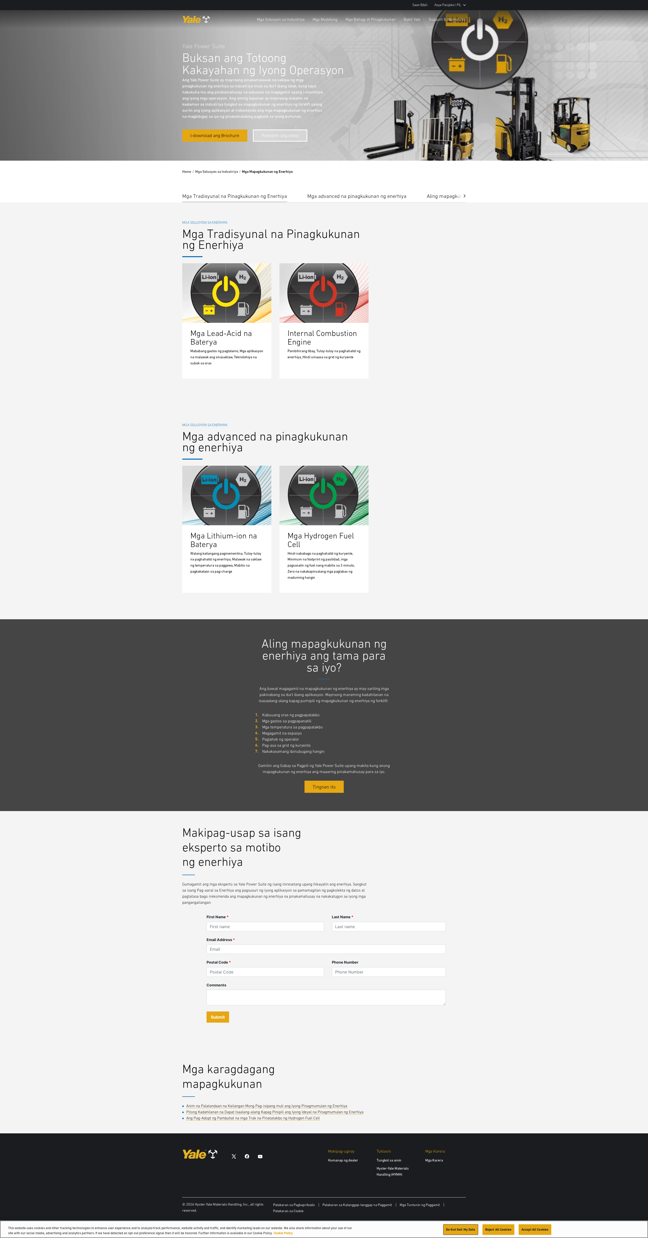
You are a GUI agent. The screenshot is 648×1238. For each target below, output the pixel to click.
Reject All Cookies (498, 1229)
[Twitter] (234, 1156)
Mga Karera (434, 1160)
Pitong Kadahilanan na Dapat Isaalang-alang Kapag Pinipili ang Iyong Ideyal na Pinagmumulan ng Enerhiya (274, 1112)
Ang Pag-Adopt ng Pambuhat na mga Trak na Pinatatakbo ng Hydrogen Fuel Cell (253, 1118)
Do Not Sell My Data (460, 1229)
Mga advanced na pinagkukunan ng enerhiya (357, 196)
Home (186, 172)
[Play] (632, 145)
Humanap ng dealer (343, 1160)
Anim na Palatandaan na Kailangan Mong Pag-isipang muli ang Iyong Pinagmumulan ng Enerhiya (266, 1106)
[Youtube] (260, 1156)
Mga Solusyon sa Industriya (281, 19)
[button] (461, 195)
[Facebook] (247, 1156)
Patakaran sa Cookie (288, 1211)
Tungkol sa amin (389, 1160)
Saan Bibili (420, 5)
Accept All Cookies (535, 1229)
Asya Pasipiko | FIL (447, 5)
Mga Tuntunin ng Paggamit (420, 1205)
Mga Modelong (325, 19)
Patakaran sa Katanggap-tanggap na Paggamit (357, 1205)
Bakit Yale (412, 19)
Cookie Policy (283, 1233)
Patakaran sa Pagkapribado (294, 1205)
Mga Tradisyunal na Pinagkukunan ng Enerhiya (234, 196)
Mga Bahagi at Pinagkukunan (371, 19)
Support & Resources (447, 19)
